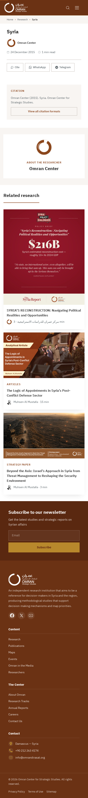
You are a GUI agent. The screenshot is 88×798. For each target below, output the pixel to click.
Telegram (65, 67)
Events (12, 659)
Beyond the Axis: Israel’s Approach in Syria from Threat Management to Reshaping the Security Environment (43, 476)
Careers (13, 714)
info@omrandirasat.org (30, 757)
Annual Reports (18, 708)
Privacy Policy (16, 791)
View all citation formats (44, 111)
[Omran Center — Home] (16, 8)
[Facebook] (12, 615)
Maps (11, 652)
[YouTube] (31, 615)
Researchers (16, 672)
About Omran (16, 694)
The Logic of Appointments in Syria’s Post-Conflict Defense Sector (38, 393)
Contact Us (15, 721)
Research (22, 19)
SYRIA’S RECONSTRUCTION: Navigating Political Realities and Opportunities (44, 313)
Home (10, 19)
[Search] (67, 8)
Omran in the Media (20, 665)
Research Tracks (18, 701)
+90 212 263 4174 (26, 750)
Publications (16, 646)
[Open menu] (77, 7)
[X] (21, 615)
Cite (17, 67)
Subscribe (44, 547)
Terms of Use (35, 791)
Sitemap (51, 791)
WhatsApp (39, 67)
